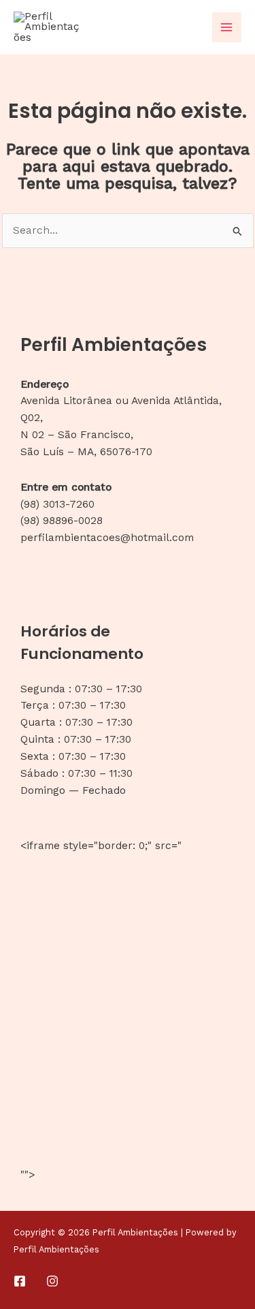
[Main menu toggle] (226, 27)
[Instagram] (52, 1281)
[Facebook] (20, 1281)
